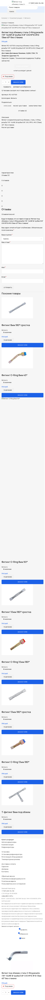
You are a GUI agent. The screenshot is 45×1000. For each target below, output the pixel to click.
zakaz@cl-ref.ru (7, 896)
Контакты (5, 871)
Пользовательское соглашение (14, 884)
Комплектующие (8, 845)
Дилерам (5, 869)
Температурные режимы (11, 859)
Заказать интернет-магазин (10, 926)
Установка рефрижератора (12, 854)
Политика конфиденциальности (13, 879)
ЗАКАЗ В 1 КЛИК (22, 345)
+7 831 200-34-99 (8, 891)
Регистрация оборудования (12, 857)
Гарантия (5, 866)
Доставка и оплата (9, 864)
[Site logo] (19, 3)
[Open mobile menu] (2, 3)
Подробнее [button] (8, 340)
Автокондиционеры (9, 842)
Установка (5, 852)
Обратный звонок (8, 876)
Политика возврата (9, 881)
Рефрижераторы (8, 847)
